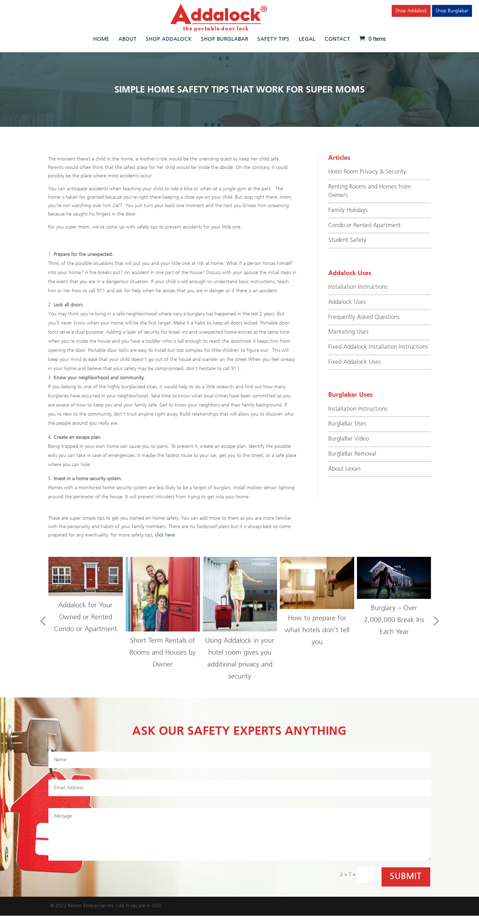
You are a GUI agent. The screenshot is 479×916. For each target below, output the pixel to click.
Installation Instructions (357, 287)
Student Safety (347, 240)
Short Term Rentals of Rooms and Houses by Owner (162, 652)
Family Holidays (348, 210)
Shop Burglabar (452, 10)
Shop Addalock (411, 10)
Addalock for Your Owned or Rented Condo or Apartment (85, 617)
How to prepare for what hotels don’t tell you (317, 630)
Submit (406, 877)
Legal (307, 39)
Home (101, 39)
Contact (337, 39)
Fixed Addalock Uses (354, 362)
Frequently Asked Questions (364, 317)
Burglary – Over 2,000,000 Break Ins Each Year (394, 620)
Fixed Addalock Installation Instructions (378, 347)
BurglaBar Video (348, 439)
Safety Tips (273, 39)
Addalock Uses (347, 302)
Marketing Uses (348, 332)
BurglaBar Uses (347, 424)
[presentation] (43, 621)
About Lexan (344, 469)
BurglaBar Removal (352, 454)
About (128, 39)
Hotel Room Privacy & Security (367, 172)
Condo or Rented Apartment (364, 225)
